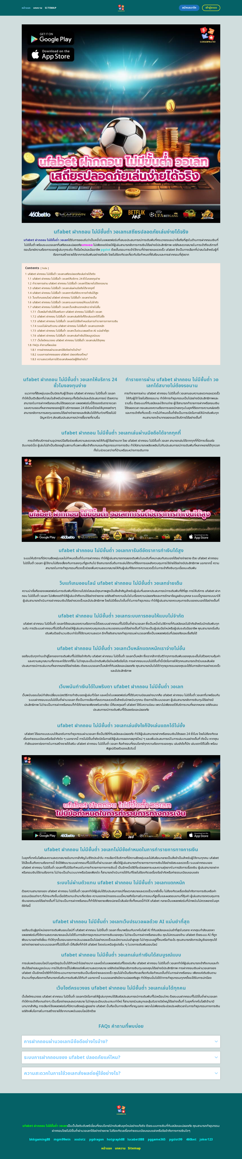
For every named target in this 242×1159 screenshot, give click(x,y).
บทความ (37, 8)
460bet (191, 1139)
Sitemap (50, 8)
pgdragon (96, 1139)
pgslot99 (175, 1139)
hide (44, 268)
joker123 (206, 1139)
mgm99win (62, 1139)
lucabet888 (135, 1139)
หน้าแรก (26, 8)
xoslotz (79, 1139)
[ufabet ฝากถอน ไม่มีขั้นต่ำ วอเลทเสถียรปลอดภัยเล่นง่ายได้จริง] (121, 8)
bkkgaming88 (39, 1139)
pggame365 (156, 1139)
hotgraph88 (115, 1139)
